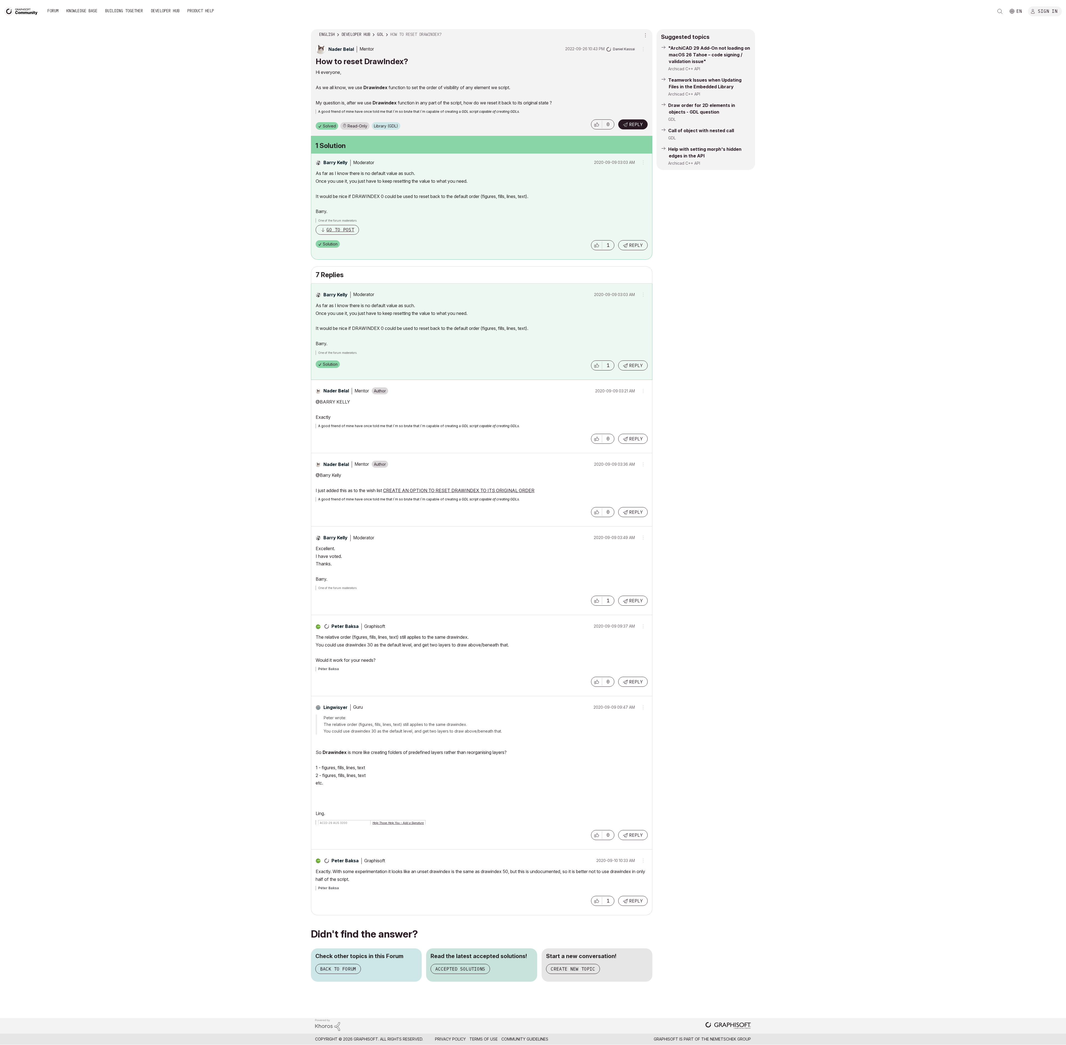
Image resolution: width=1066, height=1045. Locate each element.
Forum (53, 10)
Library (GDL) (386, 126)
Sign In (1047, 11)
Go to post (340, 229)
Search (1000, 11)
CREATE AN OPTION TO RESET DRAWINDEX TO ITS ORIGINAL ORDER (458, 490)
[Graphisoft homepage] (728, 1026)
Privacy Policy (450, 1039)
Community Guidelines (524, 1039)
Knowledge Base (81, 10)
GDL (672, 119)
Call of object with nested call (701, 130)
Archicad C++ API (684, 68)
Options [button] (644, 34)
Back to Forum (338, 969)
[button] (596, 124)
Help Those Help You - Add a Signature (398, 823)
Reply (636, 124)
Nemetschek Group (730, 1039)
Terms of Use (483, 1039)
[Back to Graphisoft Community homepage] (22, 10)
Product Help (200, 10)
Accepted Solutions (460, 969)
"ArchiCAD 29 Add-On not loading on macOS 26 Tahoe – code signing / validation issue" (709, 54)
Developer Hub (165, 10)
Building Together (124, 10)
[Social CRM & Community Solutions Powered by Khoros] (327, 1024)
